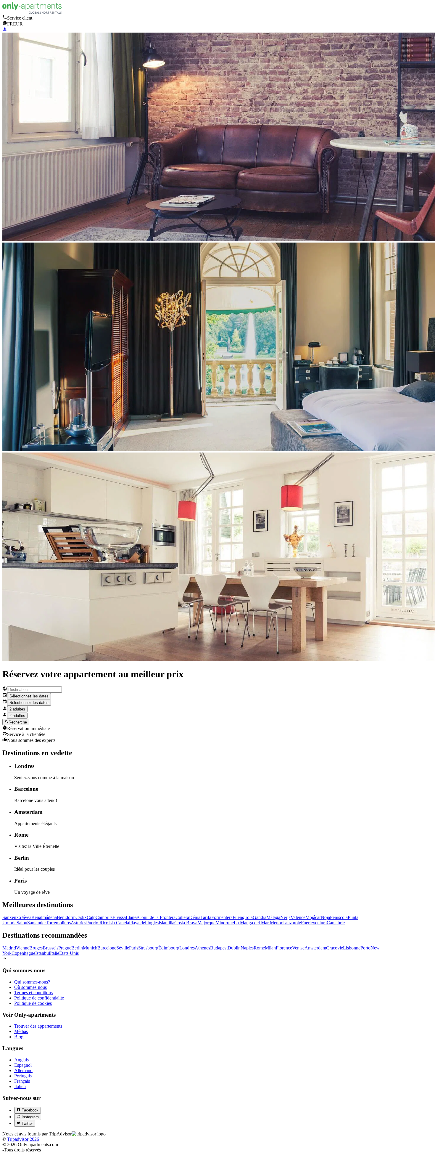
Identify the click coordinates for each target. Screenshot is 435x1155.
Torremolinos (58, 922)
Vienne (22, 947)
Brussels (50, 947)
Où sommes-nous (30, 987)
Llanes (132, 917)
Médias (21, 1031)
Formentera (222, 917)
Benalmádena (44, 917)
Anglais (21, 1059)
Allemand (23, 1070)
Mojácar (313, 917)
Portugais (23, 1075)
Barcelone (106, 947)
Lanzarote (291, 922)
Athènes (202, 947)
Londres (187, 947)
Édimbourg (168, 947)
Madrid (9, 947)
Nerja (285, 917)
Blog (18, 1036)
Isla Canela (118, 922)
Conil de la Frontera (156, 917)
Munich (90, 947)
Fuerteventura (314, 922)
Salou (22, 922)
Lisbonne (351, 947)
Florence (284, 947)
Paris (133, 947)
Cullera (182, 917)
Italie (54, 953)
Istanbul (42, 953)
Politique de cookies (33, 1003)
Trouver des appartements (38, 1026)
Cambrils (104, 917)
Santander (36, 922)
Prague (64, 947)
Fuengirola (243, 917)
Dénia (194, 917)
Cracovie (334, 947)
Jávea (26, 917)
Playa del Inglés (144, 922)
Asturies (78, 922)
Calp (91, 917)
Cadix (81, 917)
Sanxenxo (11, 917)
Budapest (219, 947)
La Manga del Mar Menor (258, 922)
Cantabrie (336, 922)
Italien (20, 1086)
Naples (247, 947)
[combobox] (34, 689)
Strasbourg (148, 947)
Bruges (36, 947)
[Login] (4, 29)
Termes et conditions (33, 992)
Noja (325, 917)
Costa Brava (185, 922)
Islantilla (166, 922)
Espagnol (23, 1065)
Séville (122, 947)
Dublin (234, 947)
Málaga (273, 917)
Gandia (259, 917)
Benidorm (66, 917)
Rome (259, 947)
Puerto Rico (97, 922)
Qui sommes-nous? (32, 981)
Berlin (77, 947)
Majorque (206, 922)
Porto (365, 947)
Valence (298, 917)
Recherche (18, 722)
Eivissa (119, 917)
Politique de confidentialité (39, 997)
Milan (270, 947)
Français (22, 1081)
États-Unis (69, 953)
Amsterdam (315, 947)
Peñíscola (339, 917)
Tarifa (205, 917)
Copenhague (23, 953)
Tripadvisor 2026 (23, 1139)
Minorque (224, 922)
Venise (298, 947)
